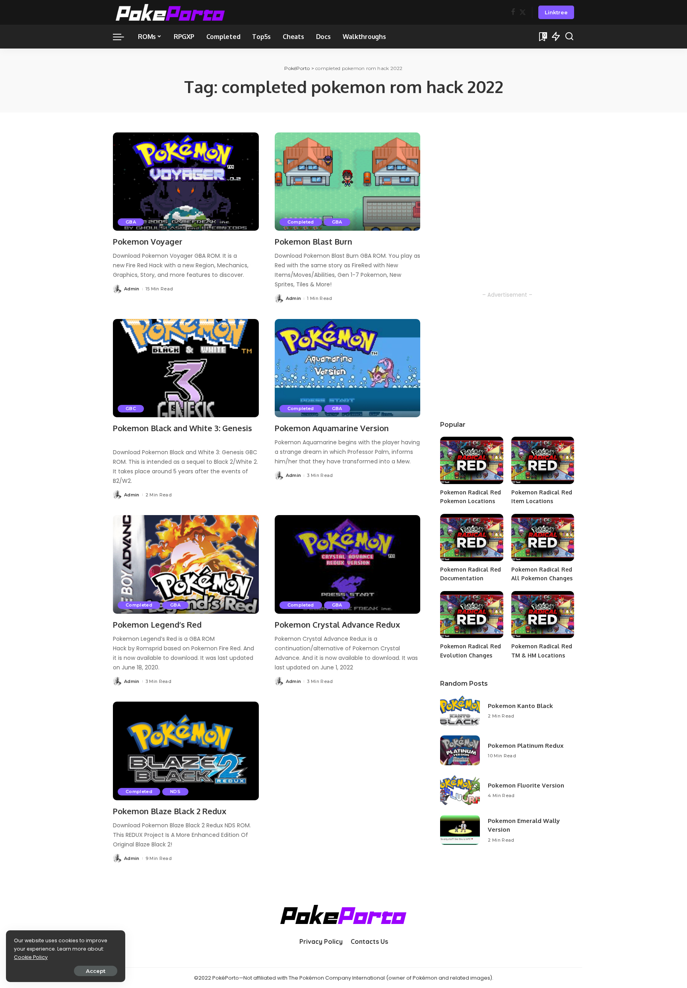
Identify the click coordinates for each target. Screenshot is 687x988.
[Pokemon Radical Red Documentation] (471, 537)
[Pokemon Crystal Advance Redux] (348, 564)
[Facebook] (513, 12)
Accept (95, 971)
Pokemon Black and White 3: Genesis (182, 428)
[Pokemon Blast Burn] (348, 181)
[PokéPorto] (170, 12)
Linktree (556, 12)
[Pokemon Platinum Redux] (460, 750)
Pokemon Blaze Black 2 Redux (169, 811)
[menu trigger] (122, 37)
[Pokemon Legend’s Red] (186, 564)
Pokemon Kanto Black (520, 706)
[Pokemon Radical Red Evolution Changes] (471, 614)
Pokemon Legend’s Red (157, 624)
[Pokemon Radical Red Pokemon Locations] (471, 460)
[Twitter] (522, 12)
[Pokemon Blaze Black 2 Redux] (186, 751)
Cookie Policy (31, 957)
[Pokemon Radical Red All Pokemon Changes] (542, 537)
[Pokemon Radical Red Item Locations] (542, 460)
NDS (175, 791)
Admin (132, 289)
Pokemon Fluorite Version (526, 785)
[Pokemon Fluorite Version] (460, 790)
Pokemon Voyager (147, 241)
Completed (300, 222)
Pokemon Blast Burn (313, 241)
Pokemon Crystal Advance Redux (337, 624)
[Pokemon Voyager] (186, 181)
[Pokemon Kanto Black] (460, 710)
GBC (131, 408)
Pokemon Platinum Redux (525, 745)
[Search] (569, 37)
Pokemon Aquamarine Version (332, 428)
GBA (131, 222)
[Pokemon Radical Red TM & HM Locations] (542, 614)
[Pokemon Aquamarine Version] (348, 368)
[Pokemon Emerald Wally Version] (460, 830)
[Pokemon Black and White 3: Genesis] (186, 368)
